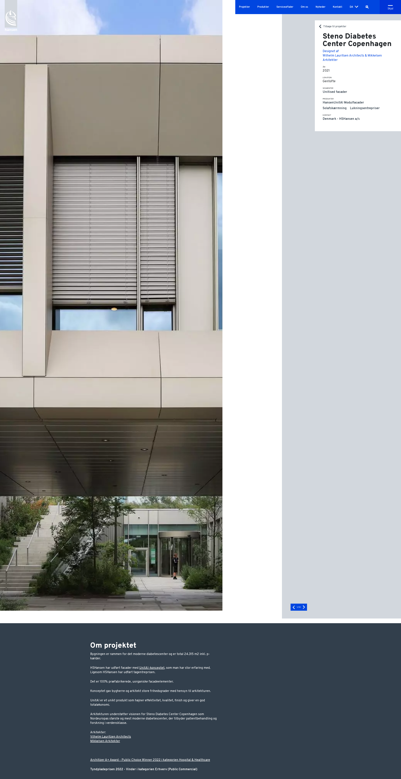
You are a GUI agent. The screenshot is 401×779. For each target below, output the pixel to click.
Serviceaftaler (284, 7)
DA (351, 7)
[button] (294, 607)
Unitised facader (335, 92)
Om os (304, 7)
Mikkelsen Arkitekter (105, 741)
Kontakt (337, 7)
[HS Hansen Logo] (11, 14)
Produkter (263, 7)
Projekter (244, 7)
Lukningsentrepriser (365, 108)
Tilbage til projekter (334, 26)
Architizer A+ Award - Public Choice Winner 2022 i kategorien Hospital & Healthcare (150, 760)
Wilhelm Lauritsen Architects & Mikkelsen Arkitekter (352, 58)
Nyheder (320, 7)
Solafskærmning (335, 108)
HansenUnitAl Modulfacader (343, 103)
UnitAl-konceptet (151, 668)
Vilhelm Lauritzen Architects (110, 737)
